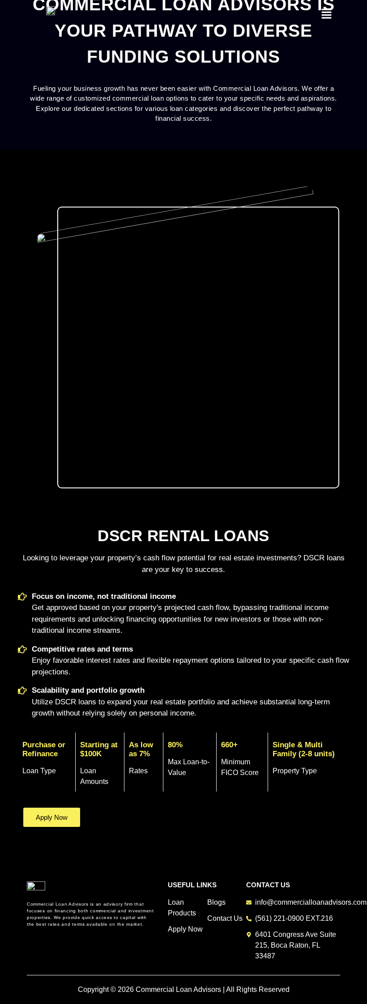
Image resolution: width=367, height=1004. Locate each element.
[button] (327, 14)
